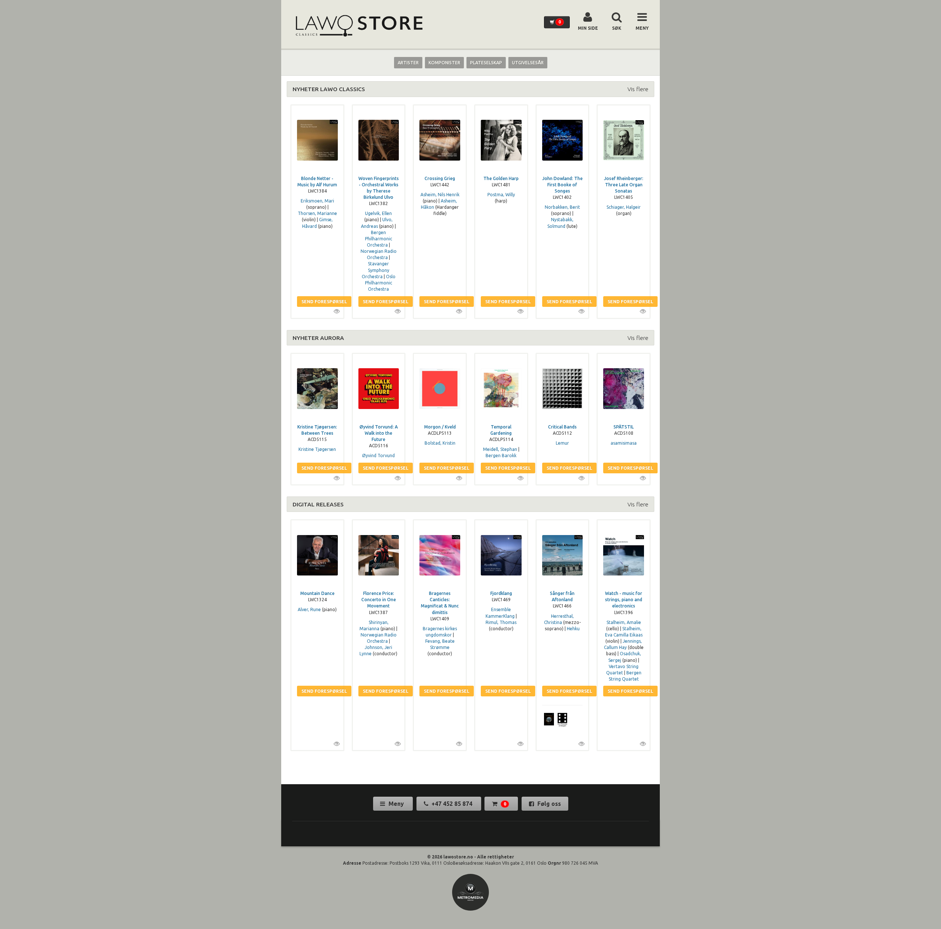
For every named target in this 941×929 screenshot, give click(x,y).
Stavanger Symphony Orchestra (375, 270)
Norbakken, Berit (562, 207)
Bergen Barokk (501, 455)
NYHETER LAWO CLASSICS (329, 89)
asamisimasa (624, 443)
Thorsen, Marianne (317, 213)
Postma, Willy (501, 194)
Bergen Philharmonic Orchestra (378, 238)
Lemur (562, 443)
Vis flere (637, 89)
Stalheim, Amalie (624, 622)
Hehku (573, 628)
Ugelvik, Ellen (378, 213)
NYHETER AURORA (318, 337)
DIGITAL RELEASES (318, 504)
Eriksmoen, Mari (317, 200)
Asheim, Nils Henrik (440, 194)
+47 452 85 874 (452, 803)
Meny (396, 803)
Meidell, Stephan (500, 449)
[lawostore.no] (358, 26)
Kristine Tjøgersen (317, 449)
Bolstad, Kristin (440, 443)
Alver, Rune (309, 609)
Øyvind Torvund (378, 455)
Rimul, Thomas (501, 622)
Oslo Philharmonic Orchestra (380, 282)
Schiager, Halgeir (624, 207)
